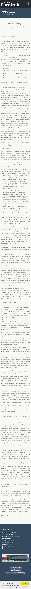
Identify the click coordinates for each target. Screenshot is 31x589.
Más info (25, 587)
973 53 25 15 (10, 542)
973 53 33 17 (10, 548)
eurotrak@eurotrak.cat (14, 536)
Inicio (3, 14)
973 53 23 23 (10, 540)
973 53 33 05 (10, 546)
